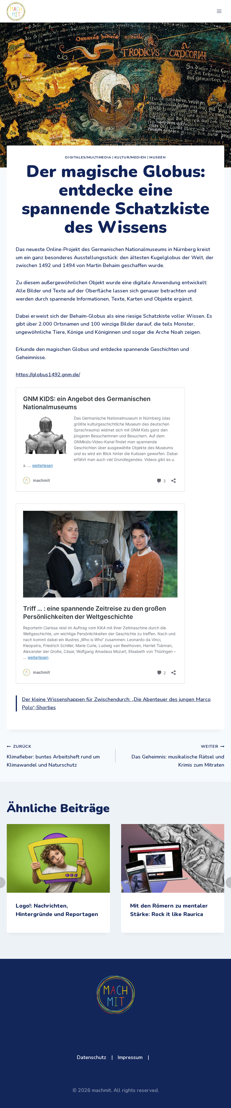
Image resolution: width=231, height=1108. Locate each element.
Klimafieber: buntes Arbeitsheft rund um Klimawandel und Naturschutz (53, 756)
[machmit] (16, 11)
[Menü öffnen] (219, 11)
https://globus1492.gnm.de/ (48, 374)
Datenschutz (91, 1057)
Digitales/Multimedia (88, 157)
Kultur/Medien (130, 157)
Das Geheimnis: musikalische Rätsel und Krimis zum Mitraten (178, 756)
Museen (157, 157)
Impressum (130, 1057)
